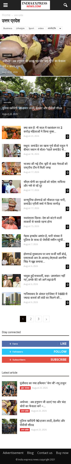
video (41, 28)
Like (63, 343)
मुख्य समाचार (25, 388)
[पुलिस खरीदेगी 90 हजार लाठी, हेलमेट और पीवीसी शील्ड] (35, 103)
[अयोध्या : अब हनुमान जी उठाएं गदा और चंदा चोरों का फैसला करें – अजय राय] (35, 63)
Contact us (44, 453)
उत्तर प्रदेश (7, 55)
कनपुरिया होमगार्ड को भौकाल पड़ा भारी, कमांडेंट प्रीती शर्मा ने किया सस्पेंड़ (45, 202)
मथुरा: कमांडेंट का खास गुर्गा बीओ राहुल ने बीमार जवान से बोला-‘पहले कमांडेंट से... (46, 147)
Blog (30, 453)
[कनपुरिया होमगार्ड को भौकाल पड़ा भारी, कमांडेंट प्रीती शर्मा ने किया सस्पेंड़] (11, 204)
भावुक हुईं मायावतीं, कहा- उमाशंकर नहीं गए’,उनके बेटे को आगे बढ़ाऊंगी (44, 277)
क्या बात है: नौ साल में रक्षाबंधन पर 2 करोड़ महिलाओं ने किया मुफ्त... (43, 129)
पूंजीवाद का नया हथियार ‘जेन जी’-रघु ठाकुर (43, 383)
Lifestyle (20, 28)
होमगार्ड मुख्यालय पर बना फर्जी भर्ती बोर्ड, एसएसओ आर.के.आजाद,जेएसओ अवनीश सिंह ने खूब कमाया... (45, 257)
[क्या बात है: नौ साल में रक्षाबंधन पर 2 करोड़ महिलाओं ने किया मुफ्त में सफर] (11, 132)
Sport (31, 28)
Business (7, 28)
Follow (60, 351)
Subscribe (58, 359)
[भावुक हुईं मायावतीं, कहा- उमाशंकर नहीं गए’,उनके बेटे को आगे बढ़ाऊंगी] (11, 280)
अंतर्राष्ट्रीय (52, 28)
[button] (65, 5)
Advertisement (13, 453)
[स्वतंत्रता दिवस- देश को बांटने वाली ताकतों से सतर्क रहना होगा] (11, 222)
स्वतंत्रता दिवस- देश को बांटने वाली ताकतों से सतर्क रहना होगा (43, 220)
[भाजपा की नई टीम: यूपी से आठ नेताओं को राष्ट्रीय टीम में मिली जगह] (11, 168)
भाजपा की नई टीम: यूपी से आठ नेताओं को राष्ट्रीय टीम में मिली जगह (46, 165)
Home (6, 15)
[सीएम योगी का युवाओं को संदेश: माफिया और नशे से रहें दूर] (11, 186)
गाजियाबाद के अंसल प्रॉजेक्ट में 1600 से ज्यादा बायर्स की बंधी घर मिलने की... (45, 296)
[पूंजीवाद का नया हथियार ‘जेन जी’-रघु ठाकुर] (9, 388)
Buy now (62, 453)
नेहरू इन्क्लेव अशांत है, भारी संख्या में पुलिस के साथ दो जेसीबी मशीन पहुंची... (44, 238)
